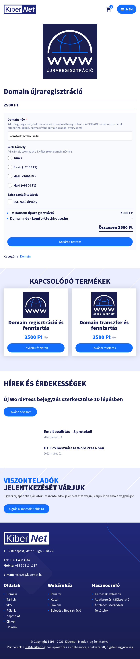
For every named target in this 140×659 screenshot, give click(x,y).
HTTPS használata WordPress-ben (74, 448)
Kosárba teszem (70, 242)
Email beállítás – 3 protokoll (68, 431)
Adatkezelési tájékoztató (112, 599)
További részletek (36, 348)
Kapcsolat (13, 616)
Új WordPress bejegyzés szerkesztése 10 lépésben (63, 399)
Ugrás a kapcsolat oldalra (26, 509)
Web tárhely (17, 147)
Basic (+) (25, 167)
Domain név (17, 119)
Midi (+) (24, 176)
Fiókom (11, 627)
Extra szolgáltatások (23, 194)
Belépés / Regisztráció (66, 610)
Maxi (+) (24, 185)
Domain (25, 256)
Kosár (55, 599)
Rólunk (11, 610)
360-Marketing (35, 647)
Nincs (17, 158)
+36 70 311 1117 (26, 565)
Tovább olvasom (20, 412)
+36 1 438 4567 (20, 560)
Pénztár (56, 594)
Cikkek (10, 621)
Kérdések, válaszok (108, 594)
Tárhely (11, 599)
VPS (9, 605)
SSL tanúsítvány (25, 202)
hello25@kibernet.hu (28, 574)
